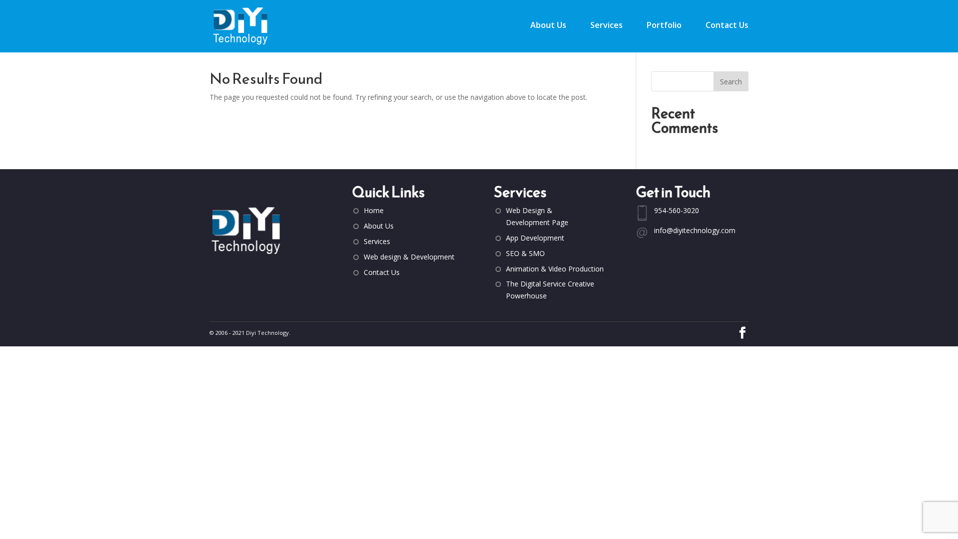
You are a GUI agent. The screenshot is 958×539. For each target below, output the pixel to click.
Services (606, 25)
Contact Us (727, 25)
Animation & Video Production (555, 268)
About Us (548, 25)
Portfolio (664, 25)
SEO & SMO (525, 253)
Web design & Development (409, 257)
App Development (535, 238)
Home (374, 210)
